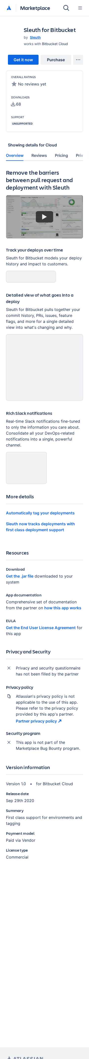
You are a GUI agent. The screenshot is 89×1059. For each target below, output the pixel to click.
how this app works (62, 607)
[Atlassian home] (9, 8)
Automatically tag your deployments (40, 512)
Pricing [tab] (61, 155)
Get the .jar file (19, 576)
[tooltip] (16, 104)
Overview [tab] (14, 155)
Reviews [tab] (39, 155)
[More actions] (78, 60)
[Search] (66, 8)
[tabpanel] (44, 518)
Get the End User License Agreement (41, 627)
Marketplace (35, 7)
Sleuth (35, 37)
